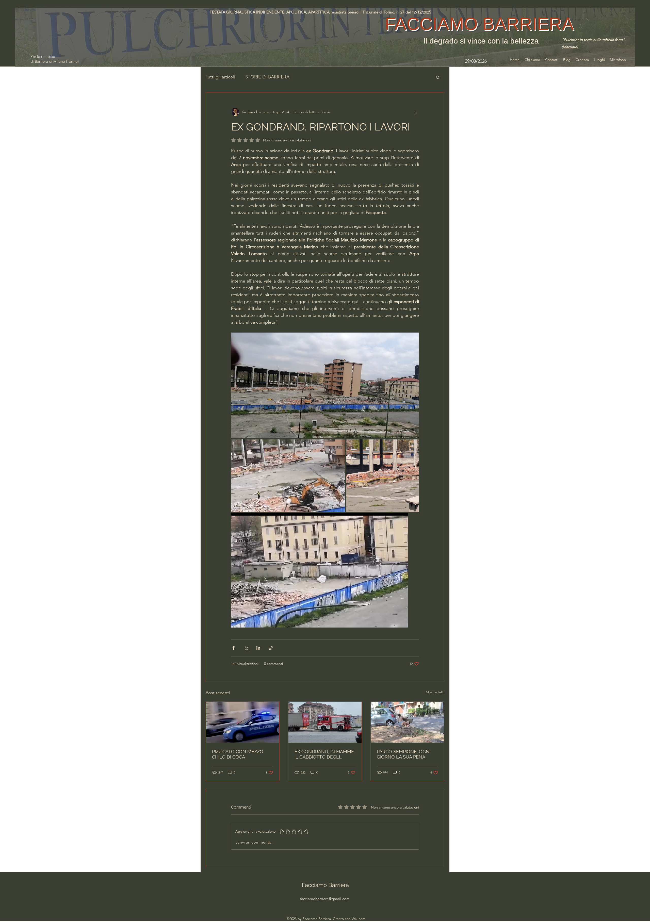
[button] (437, 77)
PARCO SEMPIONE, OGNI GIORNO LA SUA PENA (403, 754)
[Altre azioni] (416, 112)
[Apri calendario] (496, 61)
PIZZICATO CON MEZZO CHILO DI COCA (237, 754)
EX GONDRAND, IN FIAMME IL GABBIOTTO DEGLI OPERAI (324, 754)
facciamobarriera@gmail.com (325, 898)
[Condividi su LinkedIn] (258, 648)
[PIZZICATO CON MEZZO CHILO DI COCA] (242, 722)
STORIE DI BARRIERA (267, 77)
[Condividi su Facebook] (233, 648)
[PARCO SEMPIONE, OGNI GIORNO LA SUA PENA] (407, 722)
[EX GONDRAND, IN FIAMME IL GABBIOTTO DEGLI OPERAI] (325, 722)
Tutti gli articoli (220, 77)
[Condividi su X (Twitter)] (245, 648)
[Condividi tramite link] (270, 648)
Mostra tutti (435, 692)
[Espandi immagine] (325, 385)
